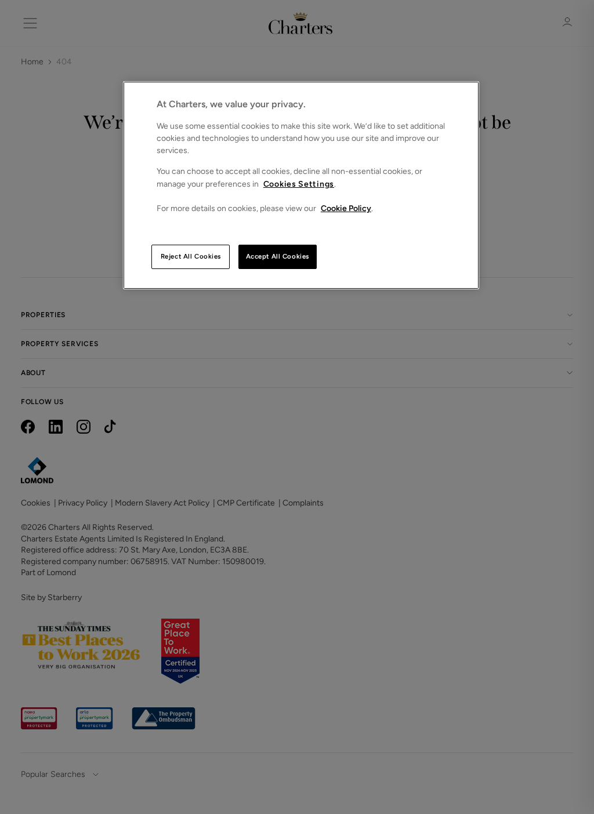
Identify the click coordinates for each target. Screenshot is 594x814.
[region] (301, 185)
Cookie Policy (346, 208)
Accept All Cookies (277, 256)
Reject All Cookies (191, 256)
